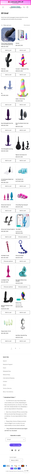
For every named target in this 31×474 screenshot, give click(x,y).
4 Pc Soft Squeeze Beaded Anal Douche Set (7, 180)
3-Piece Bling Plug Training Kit (22, 204)
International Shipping (8, 378)
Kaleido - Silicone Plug (20, 99)
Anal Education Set (19, 179)
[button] (3, 7)
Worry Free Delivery (8, 391)
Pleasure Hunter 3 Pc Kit (6, 331)
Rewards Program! (8, 364)
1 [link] (11, 348)
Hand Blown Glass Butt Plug (21, 335)
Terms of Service (7, 388)
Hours (4, 367)
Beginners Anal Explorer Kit (21, 154)
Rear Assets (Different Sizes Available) (21, 280)
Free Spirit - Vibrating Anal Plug (22, 69)
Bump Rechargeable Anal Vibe (7, 123)
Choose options (22, 236)
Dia (1, 93)
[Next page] (19, 348)
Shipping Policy (7, 371)
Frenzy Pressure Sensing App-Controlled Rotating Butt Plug (7, 44)
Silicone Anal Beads (19, 255)
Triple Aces (3, 69)
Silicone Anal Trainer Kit (6, 204)
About (4, 385)
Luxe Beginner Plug (5, 280)
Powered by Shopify (21, 471)
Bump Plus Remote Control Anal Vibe (22, 124)
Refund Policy (6, 374)
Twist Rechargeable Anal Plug (7, 148)
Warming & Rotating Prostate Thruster (6, 306)
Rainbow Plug (18, 302)
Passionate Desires (13, 471)
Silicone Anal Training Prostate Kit (8, 229)
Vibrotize (17, 43)
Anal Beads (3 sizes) (5, 255)
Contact (5, 381)
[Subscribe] (23, 439)
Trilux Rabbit (18, 229)
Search (5, 361)
